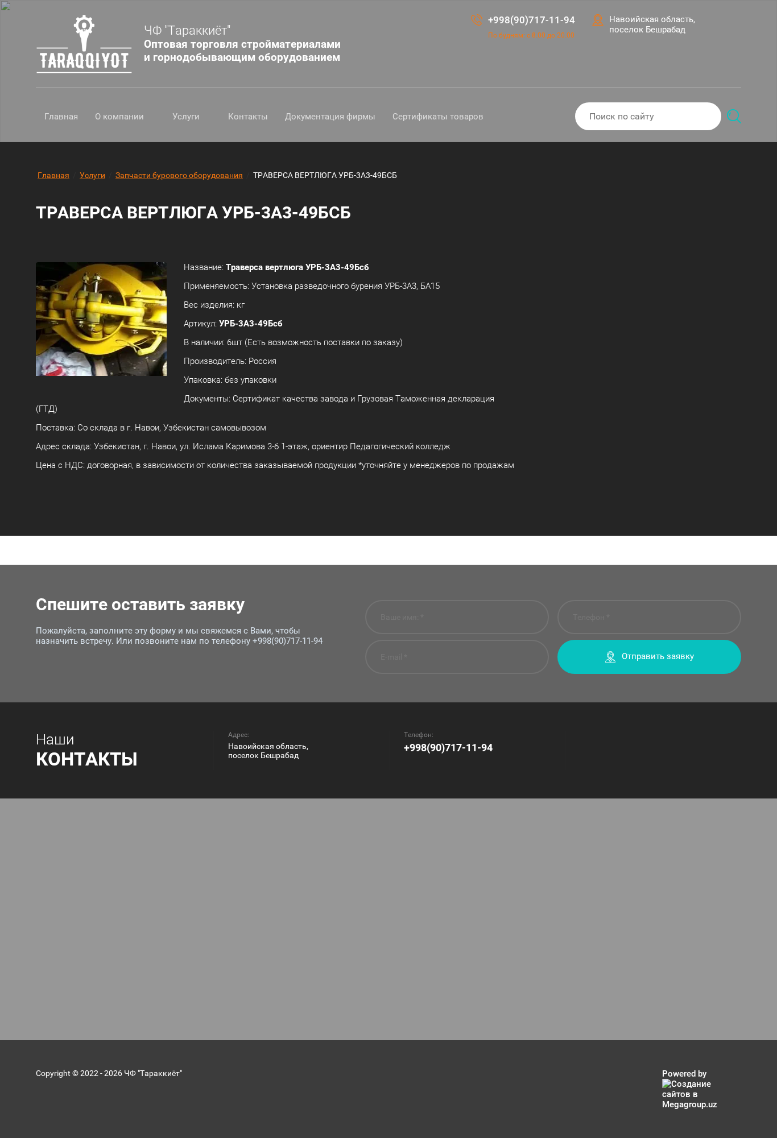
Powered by (684, 1074)
